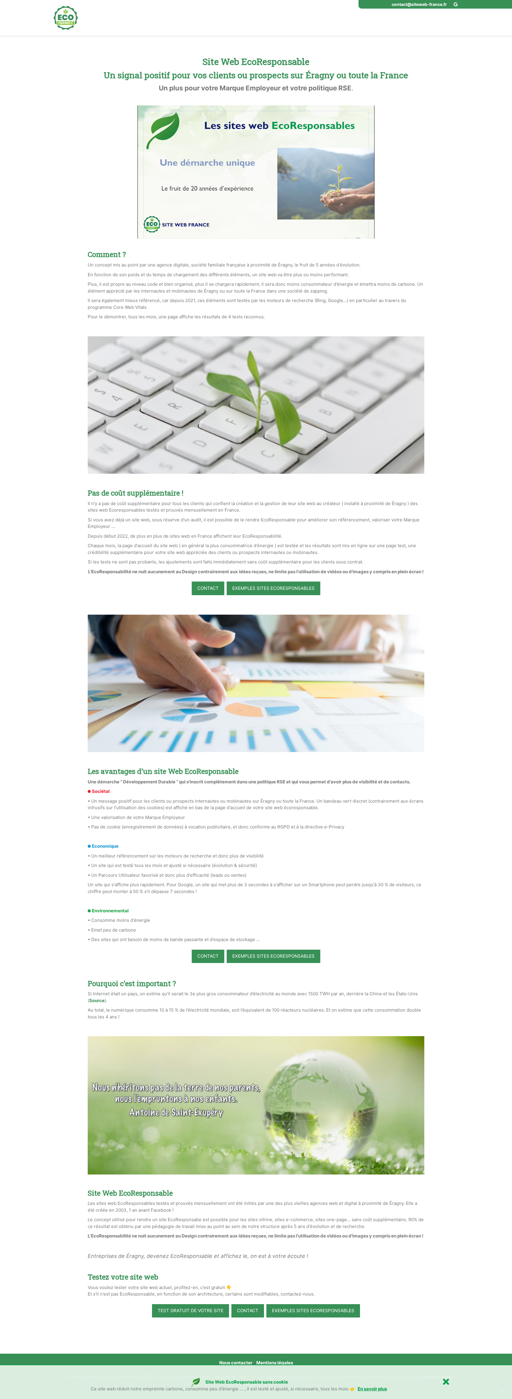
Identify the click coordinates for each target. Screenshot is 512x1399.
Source (97, 1000)
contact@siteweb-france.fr (419, 4)
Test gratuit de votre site (190, 1310)
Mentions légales (274, 1363)
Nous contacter (235, 1363)
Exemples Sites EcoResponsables (273, 588)
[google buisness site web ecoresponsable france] (456, 4)
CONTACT (208, 588)
